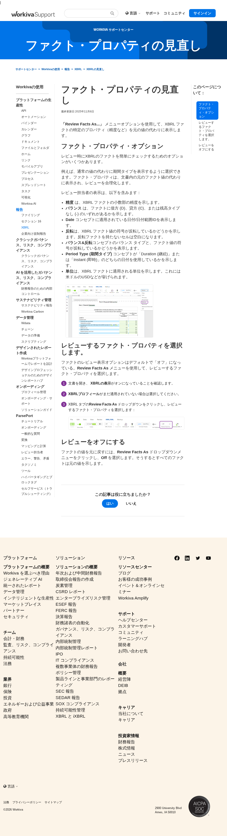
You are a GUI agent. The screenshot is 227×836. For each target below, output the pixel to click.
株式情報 (126, 748)
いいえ (131, 503)
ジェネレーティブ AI (22, 579)
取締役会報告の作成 (75, 579)
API (23, 110)
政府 (7, 710)
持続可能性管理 (70, 710)
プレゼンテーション (35, 172)
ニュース (126, 754)
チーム (9, 632)
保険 (7, 691)
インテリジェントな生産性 (28, 598)
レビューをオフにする (206, 147)
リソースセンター (135, 567)
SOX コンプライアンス (78, 703)
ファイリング (30, 215)
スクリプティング (33, 341)
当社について (130, 713)
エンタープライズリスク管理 (83, 598)
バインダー (29, 123)
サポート (126, 613)
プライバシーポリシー (26, 802)
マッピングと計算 (33, 446)
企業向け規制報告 (33, 233)
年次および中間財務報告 (79, 573)
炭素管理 (64, 585)
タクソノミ (29, 464)
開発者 (124, 644)
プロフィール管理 (33, 392)
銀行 (7, 685)
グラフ (26, 135)
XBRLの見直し (95, 69)
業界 (7, 679)
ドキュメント (30, 141)
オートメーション (33, 117)
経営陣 (124, 679)
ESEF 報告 (66, 604)
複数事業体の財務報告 (77, 666)
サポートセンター (26, 69)
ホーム (26, 154)
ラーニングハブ (133, 638)
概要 (122, 673)
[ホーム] (33, 14)
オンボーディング (30, 386)
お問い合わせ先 (133, 651)
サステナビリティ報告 (36, 305)
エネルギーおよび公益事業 (28, 704)
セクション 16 (31, 221)
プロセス (27, 179)
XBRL (78, 69)
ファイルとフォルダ (35, 148)
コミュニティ (130, 632)
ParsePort (24, 416)
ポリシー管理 (68, 672)
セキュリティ (16, 616)
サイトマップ (53, 802)
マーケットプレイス (22, 604)
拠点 (122, 691)
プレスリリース (133, 760)
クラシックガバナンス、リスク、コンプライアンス (33, 245)
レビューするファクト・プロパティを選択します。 (206, 131)
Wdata (25, 323)
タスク (26, 191)
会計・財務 (13, 638)
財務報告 (126, 742)
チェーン (27, 329)
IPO (59, 654)
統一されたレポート (22, 585)
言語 (134, 13)
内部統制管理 (68, 641)
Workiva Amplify (133, 598)
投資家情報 (128, 735)
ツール (26, 471)
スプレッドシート (33, 185)
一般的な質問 (30, 433)
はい (110, 503)
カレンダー (29, 129)
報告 (67, 69)
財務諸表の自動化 (72, 623)
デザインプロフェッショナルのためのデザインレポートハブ (36, 375)
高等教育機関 (16, 716)
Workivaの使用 (50, 69)
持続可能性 (13, 657)
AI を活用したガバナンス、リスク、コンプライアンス (34, 278)
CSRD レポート (71, 591)
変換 (24, 440)
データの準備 (30, 335)
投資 (7, 698)
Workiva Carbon (32, 311)
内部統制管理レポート (77, 648)
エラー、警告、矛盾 (35, 458)
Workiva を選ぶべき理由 (26, 573)
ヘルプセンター (133, 620)
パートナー (13, 610)
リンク (26, 160)
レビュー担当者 (32, 452)
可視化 (26, 197)
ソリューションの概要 (77, 567)
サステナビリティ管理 (33, 300)
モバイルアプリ (32, 166)
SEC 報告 (65, 691)
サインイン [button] (202, 13)
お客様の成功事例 (135, 579)
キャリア (126, 707)
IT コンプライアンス (75, 660)
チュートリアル (32, 421)
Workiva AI (28, 203)
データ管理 (25, 317)
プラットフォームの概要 (26, 567)
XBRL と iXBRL (70, 716)
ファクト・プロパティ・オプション (206, 110)
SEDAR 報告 (68, 697)
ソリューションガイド (36, 409)
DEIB (123, 685)
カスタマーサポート (137, 626)
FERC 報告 (66, 610)
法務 (7, 663)
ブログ (124, 573)
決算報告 (64, 616)
